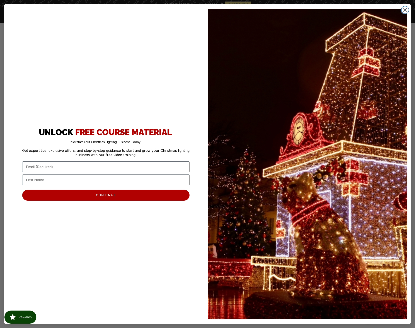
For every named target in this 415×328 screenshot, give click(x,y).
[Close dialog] (405, 10)
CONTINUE (106, 195)
